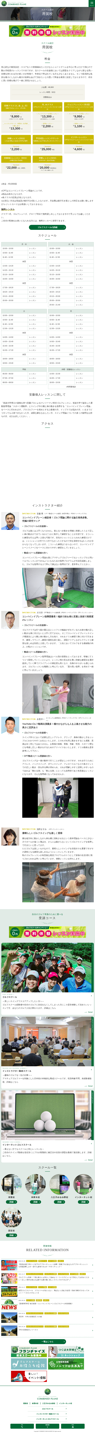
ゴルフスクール (47, 1409)
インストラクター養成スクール (47, 1414)
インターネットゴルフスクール (47, 1419)
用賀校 (25, 1403)
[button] (13, 31)
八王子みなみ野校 (48, 1403)
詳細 (11, 1202)
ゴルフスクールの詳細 (47, 227)
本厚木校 (35, 1403)
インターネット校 (65, 1403)
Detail (90, 1012)
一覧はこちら (47, 1341)
